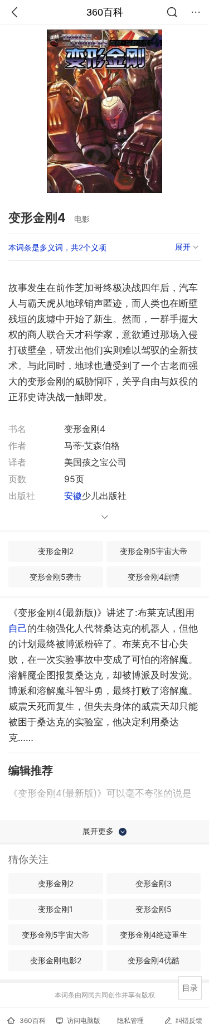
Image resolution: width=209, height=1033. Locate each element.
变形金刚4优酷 (153, 960)
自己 (17, 628)
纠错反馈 (189, 1020)
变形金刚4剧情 (153, 576)
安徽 (73, 495)
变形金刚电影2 (55, 960)
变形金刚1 (55, 909)
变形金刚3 (153, 883)
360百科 (104, 12)
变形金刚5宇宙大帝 (153, 551)
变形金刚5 (153, 909)
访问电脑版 (83, 1020)
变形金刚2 (56, 551)
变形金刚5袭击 (55, 576)
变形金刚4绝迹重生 (153, 934)
